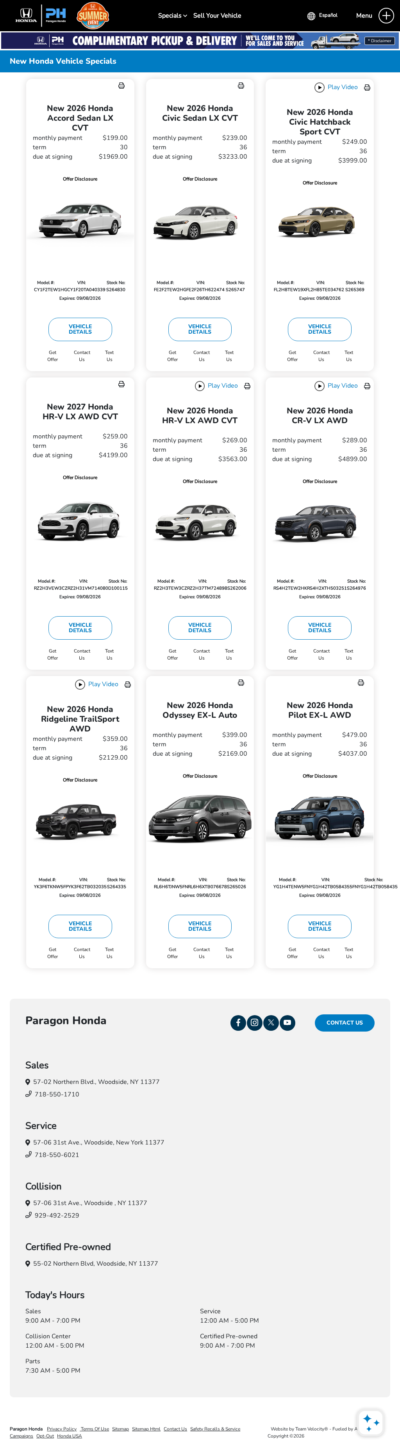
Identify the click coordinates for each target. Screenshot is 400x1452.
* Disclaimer (379, 41)
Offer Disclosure (80, 179)
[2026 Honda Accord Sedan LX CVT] (80, 221)
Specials (170, 15)
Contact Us (345, 1022)
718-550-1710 (57, 1094)
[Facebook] (238, 1023)
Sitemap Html (146, 1429)
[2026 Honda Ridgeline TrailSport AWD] (80, 820)
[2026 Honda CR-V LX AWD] (319, 522)
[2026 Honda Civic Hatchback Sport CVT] (319, 223)
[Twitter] (271, 1023)
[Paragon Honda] (59, 15)
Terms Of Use (94, 1429)
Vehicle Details (80, 329)
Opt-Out (45, 1436)
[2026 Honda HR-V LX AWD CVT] (200, 522)
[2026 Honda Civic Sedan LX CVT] (200, 221)
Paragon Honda (27, 1429)
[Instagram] (254, 1023)
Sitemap (120, 1429)
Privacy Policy (62, 1429)
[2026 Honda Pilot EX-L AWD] (319, 818)
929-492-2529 (57, 1215)
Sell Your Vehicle (217, 15)
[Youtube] (287, 1023)
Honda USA (69, 1436)
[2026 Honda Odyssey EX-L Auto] (200, 818)
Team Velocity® (311, 1429)
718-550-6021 (57, 1155)
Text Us (109, 356)
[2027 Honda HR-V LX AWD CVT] (80, 520)
